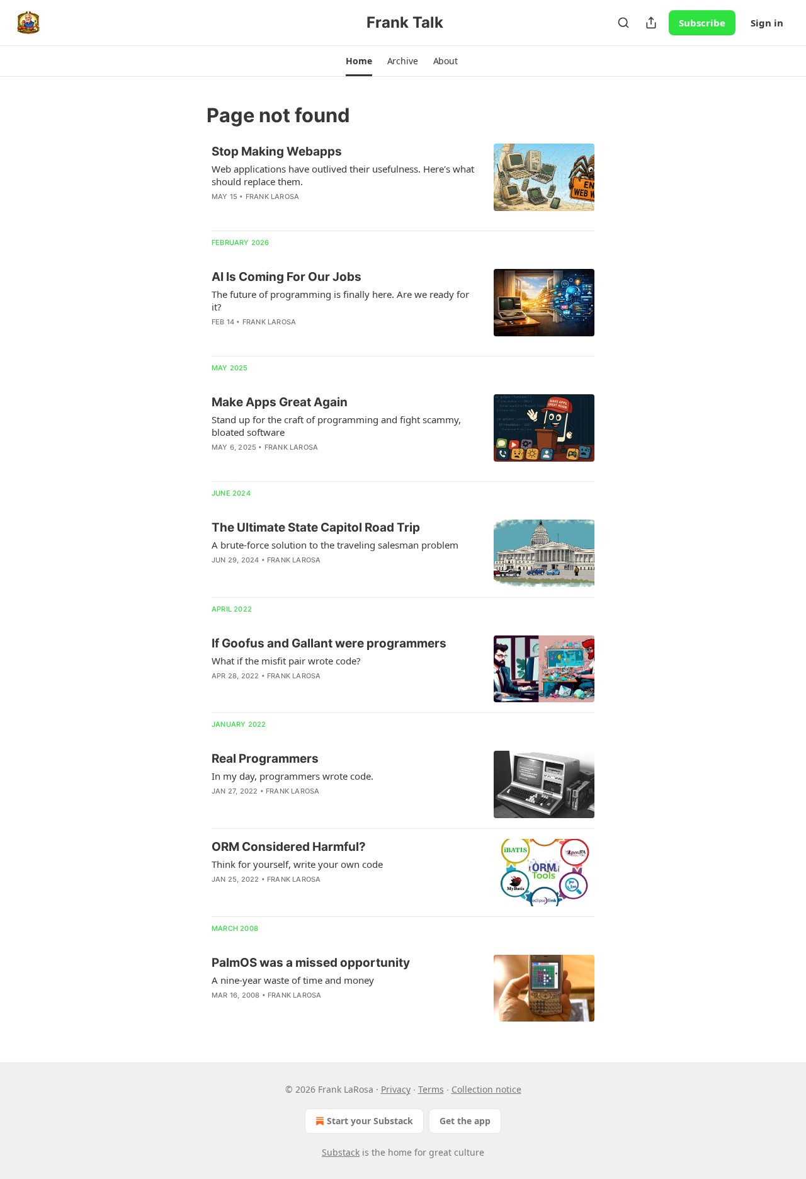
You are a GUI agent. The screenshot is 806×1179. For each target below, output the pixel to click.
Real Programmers (265, 758)
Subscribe (702, 22)
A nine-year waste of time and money (293, 980)
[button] (358, 61)
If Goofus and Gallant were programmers (329, 643)
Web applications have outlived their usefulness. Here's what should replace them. (343, 175)
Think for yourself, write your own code (297, 864)
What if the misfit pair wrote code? (286, 660)
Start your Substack (370, 1121)
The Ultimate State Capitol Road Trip (316, 527)
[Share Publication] (651, 22)
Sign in (767, 22)
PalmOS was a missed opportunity (311, 962)
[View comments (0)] (303, 212)
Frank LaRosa (272, 196)
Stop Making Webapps (277, 151)
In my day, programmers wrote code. (292, 776)
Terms (431, 1089)
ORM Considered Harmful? (289, 847)
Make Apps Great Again (280, 402)
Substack (341, 1152)
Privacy (396, 1089)
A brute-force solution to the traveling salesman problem (335, 544)
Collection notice (486, 1089)
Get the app (465, 1121)
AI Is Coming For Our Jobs (286, 277)
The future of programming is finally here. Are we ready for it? (340, 300)
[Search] (623, 22)
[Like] (220, 212)
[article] (403, 182)
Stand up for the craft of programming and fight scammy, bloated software (336, 425)
